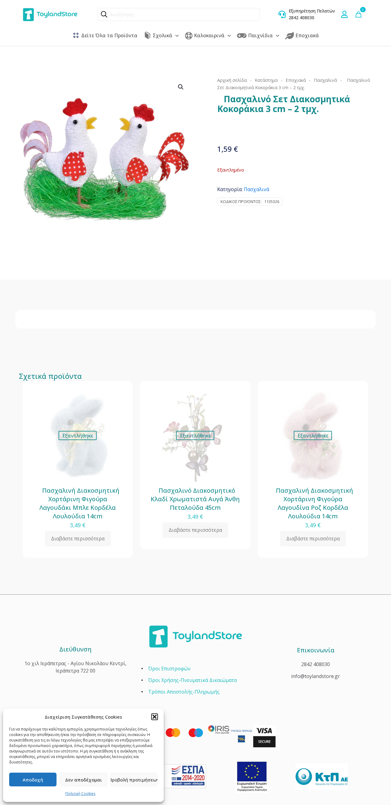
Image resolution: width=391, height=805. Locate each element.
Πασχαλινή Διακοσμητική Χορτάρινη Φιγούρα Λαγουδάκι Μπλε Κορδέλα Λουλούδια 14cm (77, 503)
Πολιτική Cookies (80, 793)
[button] (155, 717)
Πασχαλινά (325, 80)
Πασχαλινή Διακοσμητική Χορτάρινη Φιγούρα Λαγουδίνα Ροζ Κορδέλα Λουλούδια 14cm (313, 503)
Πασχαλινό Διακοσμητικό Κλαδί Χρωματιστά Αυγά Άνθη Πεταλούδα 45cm (195, 499)
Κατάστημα (266, 80)
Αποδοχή (33, 780)
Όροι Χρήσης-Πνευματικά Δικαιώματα (192, 680)
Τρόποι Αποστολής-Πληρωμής (184, 691)
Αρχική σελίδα (232, 80)
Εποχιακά (296, 80)
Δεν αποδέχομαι (83, 780)
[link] (251, 776)
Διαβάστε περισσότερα (77, 538)
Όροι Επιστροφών (169, 668)
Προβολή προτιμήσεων (134, 780)
